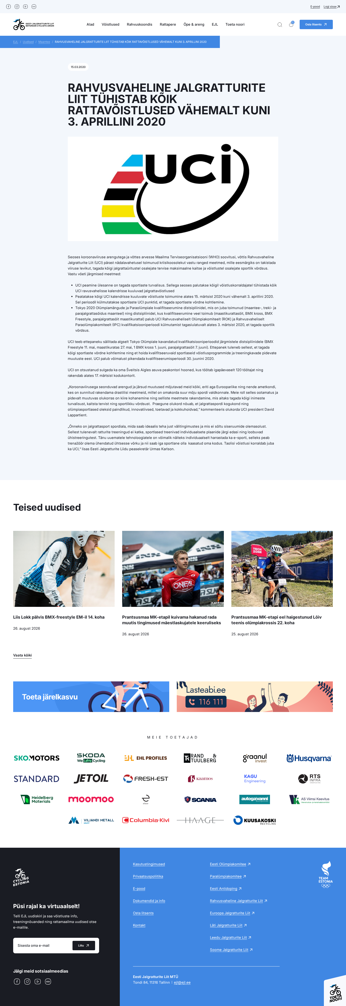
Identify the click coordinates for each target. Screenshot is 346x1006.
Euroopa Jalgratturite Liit (230, 913)
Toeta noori (235, 24)
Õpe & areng (194, 24)
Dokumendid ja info (149, 901)
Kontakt (139, 925)
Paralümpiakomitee (226, 876)
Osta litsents (143, 913)
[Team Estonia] (326, 874)
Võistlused (110, 24)
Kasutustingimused (149, 864)
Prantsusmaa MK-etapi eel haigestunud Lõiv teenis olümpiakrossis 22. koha (276, 620)
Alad (90, 24)
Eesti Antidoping (223, 888)
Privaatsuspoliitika (148, 876)
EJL (215, 24)
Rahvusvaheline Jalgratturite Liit (236, 901)
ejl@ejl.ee (182, 982)
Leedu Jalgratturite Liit (228, 937)
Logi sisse (330, 6)
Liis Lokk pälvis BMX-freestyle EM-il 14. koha (59, 617)
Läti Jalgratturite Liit (226, 925)
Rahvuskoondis (139, 24)
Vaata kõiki (22, 655)
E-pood (315, 6)
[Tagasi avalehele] (33, 24)
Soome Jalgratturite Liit (229, 949)
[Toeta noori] (335, 988)
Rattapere (168, 24)
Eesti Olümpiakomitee (228, 864)
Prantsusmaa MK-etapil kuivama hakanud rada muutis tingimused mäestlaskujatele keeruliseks (171, 620)
